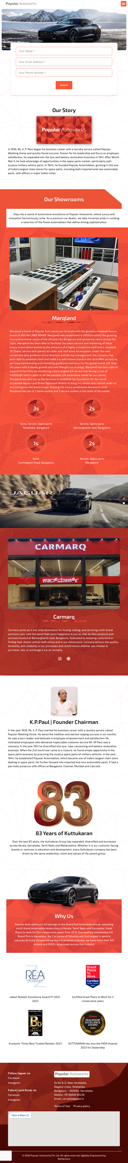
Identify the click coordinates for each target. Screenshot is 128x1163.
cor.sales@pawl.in (73, 1098)
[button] (123, 3)
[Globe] (68, 659)
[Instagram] (60, 659)
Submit (64, 85)
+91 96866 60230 (74, 1094)
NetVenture (64, 1158)
